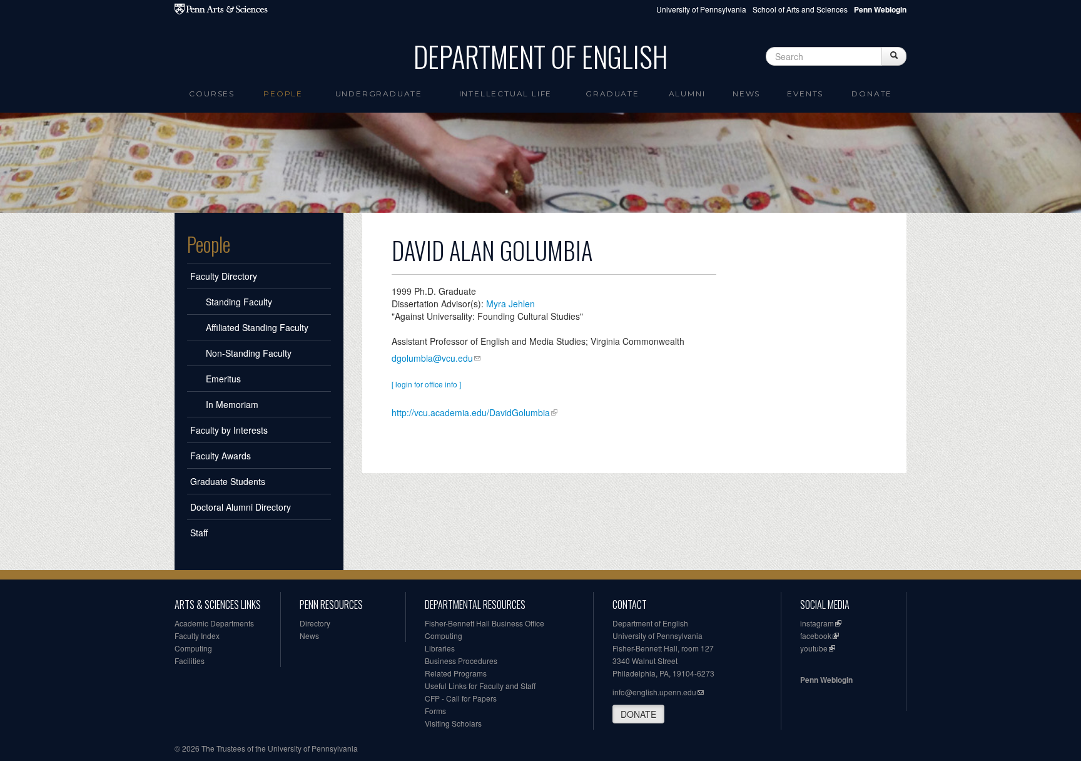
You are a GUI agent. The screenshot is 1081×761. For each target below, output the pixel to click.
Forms (435, 710)
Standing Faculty (239, 301)
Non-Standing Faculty (249, 353)
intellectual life (505, 93)
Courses (212, 93)
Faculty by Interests (229, 430)
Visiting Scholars (453, 723)
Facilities (190, 660)
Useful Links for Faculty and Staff (480, 685)
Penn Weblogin (826, 679)
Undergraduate (378, 93)
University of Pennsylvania (701, 9)
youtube (814, 648)
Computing (193, 648)
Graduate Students (227, 481)
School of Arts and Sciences (800, 9)
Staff (199, 532)
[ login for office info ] (426, 384)
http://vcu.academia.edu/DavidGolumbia (471, 412)
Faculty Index (197, 635)
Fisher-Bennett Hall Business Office (484, 623)
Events (805, 93)
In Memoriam (232, 404)
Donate (871, 93)
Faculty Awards (220, 455)
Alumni (687, 93)
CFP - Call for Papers (461, 698)
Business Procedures (461, 660)
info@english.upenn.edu (654, 692)
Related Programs (456, 673)
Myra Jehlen (510, 303)
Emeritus (223, 378)
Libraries (440, 648)
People (283, 93)
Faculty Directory (223, 276)
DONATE (638, 714)
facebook (815, 635)
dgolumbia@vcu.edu (432, 358)
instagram (817, 623)
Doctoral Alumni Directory (240, 507)
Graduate (612, 93)
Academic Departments (214, 623)
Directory (315, 623)
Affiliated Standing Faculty (257, 327)
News (746, 93)
